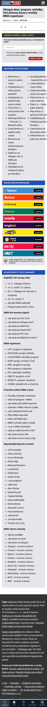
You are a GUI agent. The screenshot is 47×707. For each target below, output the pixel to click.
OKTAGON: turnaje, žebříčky (21, 353)
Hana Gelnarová (15, 511)
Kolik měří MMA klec (17, 419)
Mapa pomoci (8, 672)
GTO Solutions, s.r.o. (11, 693)
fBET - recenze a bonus (19, 581)
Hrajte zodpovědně (11, 632)
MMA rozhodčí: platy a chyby (21, 422)
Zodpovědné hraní (10, 623)
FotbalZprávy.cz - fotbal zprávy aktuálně (16, 90)
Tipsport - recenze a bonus (20, 546)
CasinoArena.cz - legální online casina (16, 132)
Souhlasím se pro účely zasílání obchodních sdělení (25, 54)
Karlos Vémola (15, 453)
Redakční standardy (31, 683)
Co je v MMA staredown (19, 426)
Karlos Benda (14, 504)
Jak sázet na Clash (17, 538)
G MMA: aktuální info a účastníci (23, 384)
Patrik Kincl (13, 473)
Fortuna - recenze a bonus (20, 550)
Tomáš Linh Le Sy (16, 523)
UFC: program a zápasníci (20, 349)
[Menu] (43, 3)
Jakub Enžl (13, 515)
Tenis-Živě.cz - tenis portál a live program (16, 111)
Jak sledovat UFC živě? (19, 318)
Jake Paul (12, 484)
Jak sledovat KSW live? (19, 326)
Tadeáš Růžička (15, 496)
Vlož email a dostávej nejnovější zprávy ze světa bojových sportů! (24, 41)
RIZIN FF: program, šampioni (21, 380)
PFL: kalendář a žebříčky (19, 372)
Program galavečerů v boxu (21, 307)
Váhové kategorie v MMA (20, 399)
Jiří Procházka (14, 450)
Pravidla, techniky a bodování (21, 395)
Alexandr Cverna (16, 507)
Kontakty (14, 683)
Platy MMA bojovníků (18, 415)
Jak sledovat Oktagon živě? (21, 322)
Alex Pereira (13, 488)
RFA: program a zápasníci (20, 368)
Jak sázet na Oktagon (18, 542)
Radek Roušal (14, 492)
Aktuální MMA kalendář (19, 303)
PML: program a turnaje (19, 365)
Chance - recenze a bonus (20, 558)
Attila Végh (13, 461)
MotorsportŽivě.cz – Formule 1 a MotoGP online (17, 121)
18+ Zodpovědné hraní (30, 690)
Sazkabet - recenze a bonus (21, 569)
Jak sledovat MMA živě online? (22, 337)
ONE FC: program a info (19, 376)
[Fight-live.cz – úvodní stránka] (11, 3)
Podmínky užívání (13, 686)
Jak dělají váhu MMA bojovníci (22, 403)
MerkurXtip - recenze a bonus (22, 573)
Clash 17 (20, 299)
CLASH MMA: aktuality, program (23, 357)
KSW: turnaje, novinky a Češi (21, 361)
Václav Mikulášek (16, 500)
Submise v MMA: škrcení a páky (23, 407)
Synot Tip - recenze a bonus (21, 565)
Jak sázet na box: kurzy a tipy (22, 438)
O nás (4, 683)
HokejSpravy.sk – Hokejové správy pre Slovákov (16, 170)
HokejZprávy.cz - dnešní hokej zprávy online (16, 101)
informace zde (25, 649)
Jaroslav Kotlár (15, 519)
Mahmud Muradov (16, 465)
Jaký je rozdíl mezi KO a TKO (21, 430)
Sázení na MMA (15, 535)
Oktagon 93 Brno (22, 283)
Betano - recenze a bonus (20, 554)
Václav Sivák (14, 477)
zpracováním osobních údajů (26, 53)
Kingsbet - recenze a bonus (21, 562)
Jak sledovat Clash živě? (19, 330)
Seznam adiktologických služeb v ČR (26, 668)
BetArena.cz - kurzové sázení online (15, 80)
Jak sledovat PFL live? (18, 334)
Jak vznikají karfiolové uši (20, 411)
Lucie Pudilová (15, 480)
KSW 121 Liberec (22, 287)
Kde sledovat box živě (18, 434)
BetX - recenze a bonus (19, 577)
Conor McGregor (16, 457)
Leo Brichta (13, 469)
